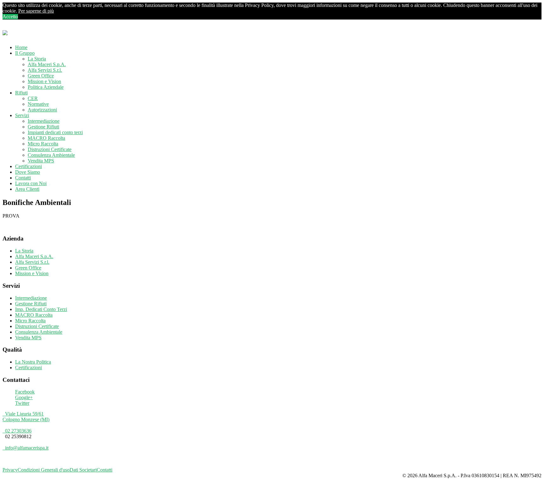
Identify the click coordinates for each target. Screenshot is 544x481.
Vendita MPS (41, 160)
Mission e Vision (44, 81)
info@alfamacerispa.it (25, 447)
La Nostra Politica (33, 362)
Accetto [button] (10, 16)
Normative (38, 104)
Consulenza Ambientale (51, 155)
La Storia (37, 58)
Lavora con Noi (31, 183)
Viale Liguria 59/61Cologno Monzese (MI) (26, 416)
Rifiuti (21, 92)
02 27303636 (17, 430)
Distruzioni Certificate (49, 149)
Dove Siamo (27, 172)
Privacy (10, 470)
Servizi (22, 115)
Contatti (23, 177)
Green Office (41, 75)
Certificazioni (28, 166)
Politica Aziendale (46, 87)
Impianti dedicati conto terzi (55, 132)
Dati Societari (83, 470)
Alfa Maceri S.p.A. (47, 64)
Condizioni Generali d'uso (44, 470)
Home (21, 47)
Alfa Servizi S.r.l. (45, 70)
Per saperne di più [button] (36, 11)
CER (33, 98)
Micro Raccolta (43, 143)
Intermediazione (44, 121)
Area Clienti (27, 189)
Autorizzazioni (42, 109)
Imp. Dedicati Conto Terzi (41, 309)
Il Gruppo (25, 53)
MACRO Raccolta (46, 138)
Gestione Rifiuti (43, 126)
